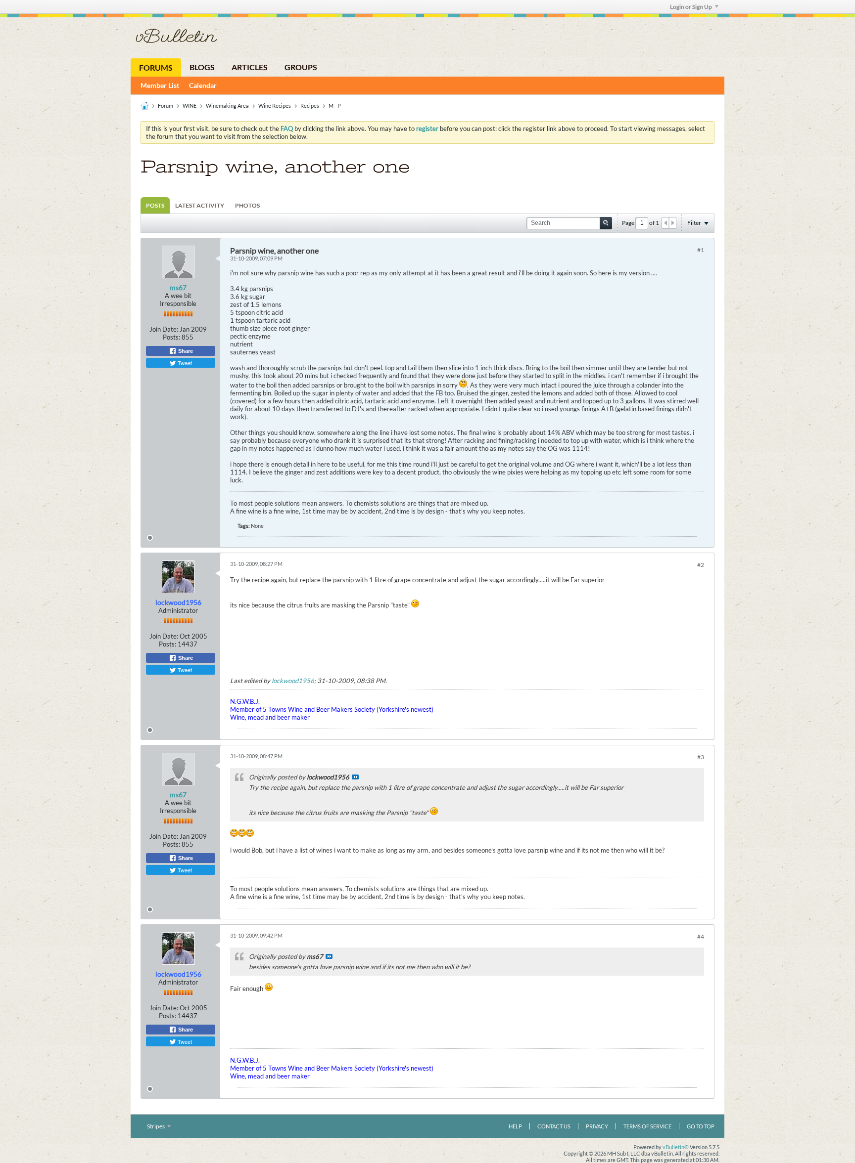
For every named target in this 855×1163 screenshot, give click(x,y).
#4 (700, 936)
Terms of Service (647, 1126)
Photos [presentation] (247, 205)
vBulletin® (676, 1147)
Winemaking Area (227, 105)
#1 (700, 250)
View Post (355, 777)
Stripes (156, 1126)
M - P (335, 105)
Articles (250, 67)
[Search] (606, 223)
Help (515, 1126)
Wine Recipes (274, 105)
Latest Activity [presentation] (199, 205)
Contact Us (553, 1126)
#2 (700, 564)
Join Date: (163, 329)
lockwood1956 (293, 681)
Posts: (171, 337)
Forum (165, 105)
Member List (160, 85)
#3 (700, 757)
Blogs (202, 67)
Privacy (597, 1126)
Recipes (309, 105)
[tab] (155, 205)
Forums (156, 67)
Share (185, 351)
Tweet (184, 363)
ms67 (178, 287)
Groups (301, 67)
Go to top (700, 1126)
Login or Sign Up (691, 6)
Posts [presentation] (155, 205)
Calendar (203, 85)
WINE (189, 105)
